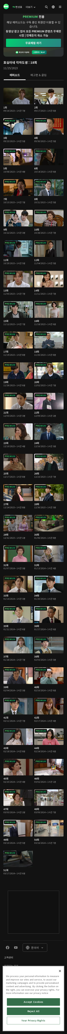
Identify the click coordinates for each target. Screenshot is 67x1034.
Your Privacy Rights (33, 1020)
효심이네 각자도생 (15, 62)
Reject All (33, 1011)
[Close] (60, 971)
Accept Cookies (33, 1002)
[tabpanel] (33, 482)
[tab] (15, 75)
